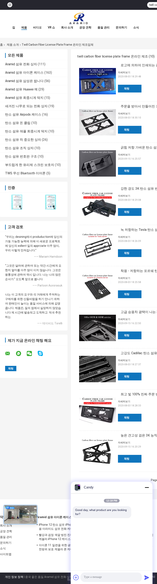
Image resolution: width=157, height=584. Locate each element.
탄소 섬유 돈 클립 (17, 123)
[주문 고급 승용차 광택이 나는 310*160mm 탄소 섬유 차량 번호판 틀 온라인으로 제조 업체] (97, 327)
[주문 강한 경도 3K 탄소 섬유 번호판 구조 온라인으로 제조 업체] (97, 204)
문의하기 (121, 27)
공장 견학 (85, 27)
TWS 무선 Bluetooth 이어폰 (25, 173)
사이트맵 (5, 554)
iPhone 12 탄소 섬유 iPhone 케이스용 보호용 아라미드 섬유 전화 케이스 (66, 526)
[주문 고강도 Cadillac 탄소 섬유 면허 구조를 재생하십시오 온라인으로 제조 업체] (97, 369)
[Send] (147, 577)
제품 (24, 27)
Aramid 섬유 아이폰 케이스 (24, 72)
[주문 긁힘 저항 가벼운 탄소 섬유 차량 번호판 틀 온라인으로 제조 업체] (97, 163)
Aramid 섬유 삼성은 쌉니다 (24, 81)
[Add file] (76, 577)
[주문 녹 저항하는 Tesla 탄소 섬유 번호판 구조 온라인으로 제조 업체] (97, 245)
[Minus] (146, 487)
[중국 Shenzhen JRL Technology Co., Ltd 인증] (17, 202)
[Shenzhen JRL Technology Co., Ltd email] (10, 353)
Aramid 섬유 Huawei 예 (21, 89)
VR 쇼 (51, 27)
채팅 (126, 88)
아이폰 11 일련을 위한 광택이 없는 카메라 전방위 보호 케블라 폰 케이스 (65, 547)
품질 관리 (104, 27)
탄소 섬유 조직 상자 (19, 148)
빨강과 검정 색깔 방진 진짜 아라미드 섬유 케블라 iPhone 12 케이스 (65, 537)
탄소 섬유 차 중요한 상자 (23, 140)
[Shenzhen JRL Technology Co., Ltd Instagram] (9, 5)
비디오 (37, 27)
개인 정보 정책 (14, 576)
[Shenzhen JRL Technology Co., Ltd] (78, 18)
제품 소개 (13, 44)
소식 (136, 27)
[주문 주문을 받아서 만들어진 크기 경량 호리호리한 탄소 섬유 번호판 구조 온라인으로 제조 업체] (97, 122)
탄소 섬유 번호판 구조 (21, 156)
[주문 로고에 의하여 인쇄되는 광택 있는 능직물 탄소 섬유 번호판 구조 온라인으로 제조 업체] (97, 81)
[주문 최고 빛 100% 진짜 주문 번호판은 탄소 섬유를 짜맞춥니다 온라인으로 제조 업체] (97, 410)
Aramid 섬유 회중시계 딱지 (24, 98)
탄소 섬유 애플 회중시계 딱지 (26, 131)
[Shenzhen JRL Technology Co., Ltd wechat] (32, 353)
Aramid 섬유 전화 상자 (21, 64)
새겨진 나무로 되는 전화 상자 (26, 106)
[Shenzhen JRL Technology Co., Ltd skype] (43, 353)
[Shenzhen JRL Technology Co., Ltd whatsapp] (21, 353)
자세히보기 (124, 72)
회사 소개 (67, 27)
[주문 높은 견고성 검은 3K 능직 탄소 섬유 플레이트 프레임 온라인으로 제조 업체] (97, 451)
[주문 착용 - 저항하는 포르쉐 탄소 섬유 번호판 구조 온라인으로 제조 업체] (97, 286)
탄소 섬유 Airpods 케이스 (23, 114)
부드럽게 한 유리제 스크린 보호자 (29, 165)
